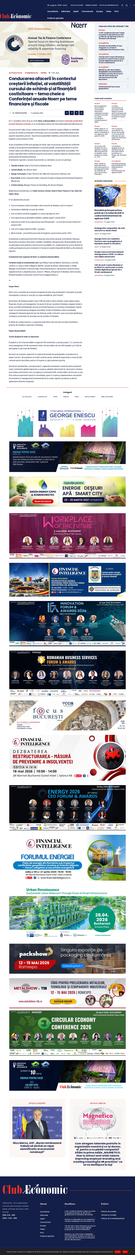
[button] (126, 5)
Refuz (125, 1252)
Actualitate (15, 73)
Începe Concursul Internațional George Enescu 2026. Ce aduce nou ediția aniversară (109, 254)
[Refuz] (132, 1252)
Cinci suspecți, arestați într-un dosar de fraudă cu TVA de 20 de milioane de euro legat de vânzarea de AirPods (119, 134)
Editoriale (103, 84)
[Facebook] (67, 113)
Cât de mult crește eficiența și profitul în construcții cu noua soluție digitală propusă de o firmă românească (111, 60)
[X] (72, 113)
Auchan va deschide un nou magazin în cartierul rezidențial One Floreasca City (111, 48)
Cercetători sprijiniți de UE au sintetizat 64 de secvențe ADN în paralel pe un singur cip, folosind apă (119, 151)
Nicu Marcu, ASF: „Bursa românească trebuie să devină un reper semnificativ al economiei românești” (37, 1148)
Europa (102, 30)
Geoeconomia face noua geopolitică (109, 88)
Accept (117, 1252)
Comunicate (31, 73)
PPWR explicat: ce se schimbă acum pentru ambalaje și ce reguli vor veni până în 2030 (101, 132)
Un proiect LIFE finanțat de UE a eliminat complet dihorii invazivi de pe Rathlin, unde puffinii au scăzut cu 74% (101, 151)
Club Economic (21, 113)
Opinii (44, 73)
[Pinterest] (76, 113)
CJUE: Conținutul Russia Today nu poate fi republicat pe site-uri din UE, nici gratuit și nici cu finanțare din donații (111, 36)
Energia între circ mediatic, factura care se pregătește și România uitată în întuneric (108, 241)
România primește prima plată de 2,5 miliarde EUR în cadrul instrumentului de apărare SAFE (119, 168)
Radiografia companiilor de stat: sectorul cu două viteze (109, 229)
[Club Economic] (11, 113)
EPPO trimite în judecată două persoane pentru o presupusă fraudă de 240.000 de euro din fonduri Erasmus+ (101, 169)
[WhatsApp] (81, 113)
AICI (53, 245)
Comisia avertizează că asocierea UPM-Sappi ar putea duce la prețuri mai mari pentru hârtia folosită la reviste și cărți (119, 112)
